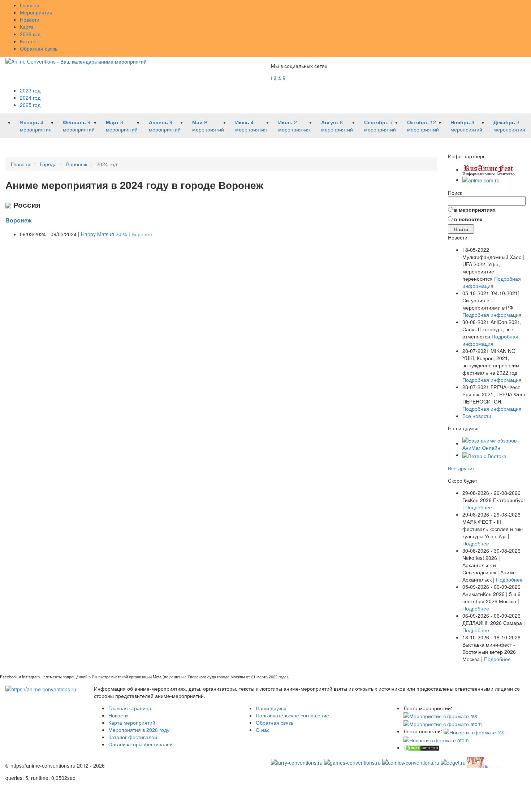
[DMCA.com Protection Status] (421, 747)
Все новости (476, 415)
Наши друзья (271, 708)
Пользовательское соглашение (292, 715)
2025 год (30, 104)
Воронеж (18, 220)
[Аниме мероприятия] (40, 688)
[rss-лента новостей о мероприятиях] (474, 731)
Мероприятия (36, 12)
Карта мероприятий (131, 722)
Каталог (29, 41)
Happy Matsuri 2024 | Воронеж (116, 234)
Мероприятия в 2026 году (138, 729)
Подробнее (478, 507)
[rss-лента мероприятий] (440, 715)
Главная (29, 5)
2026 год (30, 34)
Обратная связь (38, 48)
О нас (262, 729)
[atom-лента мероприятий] (442, 723)
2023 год (30, 90)
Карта (27, 26)
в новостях (468, 219)
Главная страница (129, 708)
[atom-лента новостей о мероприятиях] (436, 739)
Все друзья (461, 468)
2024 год (30, 97)
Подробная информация (491, 282)
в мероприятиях (475, 209)
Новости (29, 19)
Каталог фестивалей (132, 737)
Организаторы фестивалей (140, 744)
